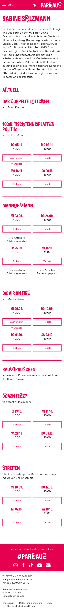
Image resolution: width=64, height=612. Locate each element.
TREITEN (11, 468)
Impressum (8, 603)
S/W (34, 5)
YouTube (39, 565)
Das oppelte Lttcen (25, 101)
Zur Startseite (51, 5)
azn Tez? (14, 396)
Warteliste (16, 163)
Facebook (23, 565)
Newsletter (48, 565)
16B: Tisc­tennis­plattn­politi (29, 127)
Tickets (47, 158)
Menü (11, 5)
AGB (49, 603)
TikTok (31, 565)
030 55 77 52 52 (11, 592)
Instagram (15, 565)
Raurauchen (18, 369)
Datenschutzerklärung (31, 603)
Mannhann (17, 205)
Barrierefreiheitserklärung (21, 606)
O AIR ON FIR (16, 293)
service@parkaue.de (13, 596)
